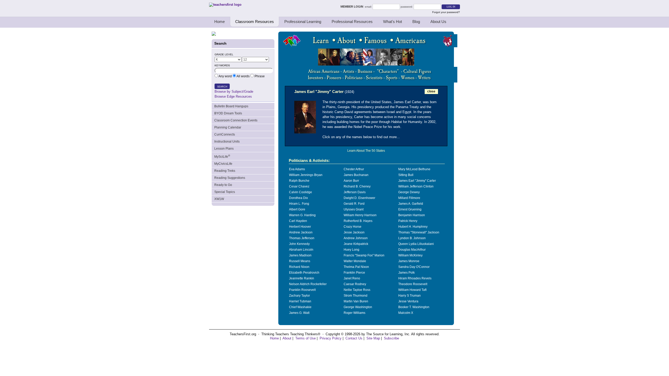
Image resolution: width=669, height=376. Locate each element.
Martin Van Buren (356, 301)
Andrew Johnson (356, 238)
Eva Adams (297, 169)
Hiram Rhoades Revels (414, 278)
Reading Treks (224, 171)
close (431, 91)
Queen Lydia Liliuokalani (416, 244)
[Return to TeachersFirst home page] (225, 5)
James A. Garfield (410, 203)
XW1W (219, 199)
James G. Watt (299, 313)
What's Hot (392, 21)
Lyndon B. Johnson (412, 238)
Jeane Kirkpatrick (356, 244)
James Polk (406, 272)
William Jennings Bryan (305, 175)
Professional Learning (302, 21)
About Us (438, 21)
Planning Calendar (227, 127)
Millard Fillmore (409, 198)
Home (219, 21)
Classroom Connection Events (235, 120)
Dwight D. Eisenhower (359, 198)
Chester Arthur (354, 169)
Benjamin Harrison (411, 215)
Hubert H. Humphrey (413, 226)
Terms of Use (305, 338)
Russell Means (299, 261)
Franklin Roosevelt (302, 290)
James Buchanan (356, 175)
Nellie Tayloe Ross (357, 290)
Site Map (373, 338)
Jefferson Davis (355, 192)
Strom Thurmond (355, 295)
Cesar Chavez (299, 186)
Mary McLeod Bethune (414, 169)
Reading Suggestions (229, 178)
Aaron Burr (351, 181)
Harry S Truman (409, 295)
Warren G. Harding (302, 215)
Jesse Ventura (408, 301)
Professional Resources (352, 21)
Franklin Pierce (354, 272)
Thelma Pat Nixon (356, 267)
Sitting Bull (405, 175)
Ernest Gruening (410, 209)
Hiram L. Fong (299, 203)
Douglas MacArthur (412, 249)
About (286, 338)
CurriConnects (224, 134)
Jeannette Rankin (301, 278)
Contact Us (353, 338)
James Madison (300, 255)
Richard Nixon (299, 267)
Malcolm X (405, 313)
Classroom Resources (254, 21)
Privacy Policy (331, 338)
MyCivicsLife (223, 164)
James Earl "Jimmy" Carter (417, 181)
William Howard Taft (412, 290)
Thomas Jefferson (301, 238)
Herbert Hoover (300, 226)
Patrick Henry (407, 221)
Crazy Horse (352, 226)
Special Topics (224, 192)
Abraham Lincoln (301, 249)
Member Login (353, 6)
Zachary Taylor (299, 295)
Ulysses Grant (354, 209)
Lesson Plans (224, 148)
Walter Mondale (355, 261)
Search (222, 86)
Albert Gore (297, 209)
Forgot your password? (446, 12)
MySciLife (222, 156)
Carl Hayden (298, 221)
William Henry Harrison (360, 215)
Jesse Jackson (354, 232)
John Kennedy (299, 244)
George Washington (358, 307)
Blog (416, 21)
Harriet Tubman (300, 301)
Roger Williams (354, 313)
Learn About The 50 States (366, 150)
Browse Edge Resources (233, 96)
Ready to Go (223, 185)
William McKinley (410, 255)
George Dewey (409, 192)
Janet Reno (352, 278)
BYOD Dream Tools (228, 113)
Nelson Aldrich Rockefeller (308, 284)
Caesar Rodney (355, 284)
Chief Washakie (300, 307)
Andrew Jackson (301, 232)
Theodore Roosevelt (412, 284)
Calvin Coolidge (300, 192)
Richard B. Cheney (357, 186)
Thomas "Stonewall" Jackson (418, 232)
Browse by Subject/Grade (234, 91)
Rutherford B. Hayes (358, 221)
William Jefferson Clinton (416, 186)
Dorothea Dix (298, 198)
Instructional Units (227, 141)
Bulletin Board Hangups (231, 106)
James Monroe (408, 261)
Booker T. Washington (413, 307)
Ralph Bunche (299, 181)
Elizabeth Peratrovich (304, 272)
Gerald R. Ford (354, 203)
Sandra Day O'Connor (414, 267)
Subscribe (391, 338)
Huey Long (351, 249)
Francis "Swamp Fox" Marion (364, 255)
